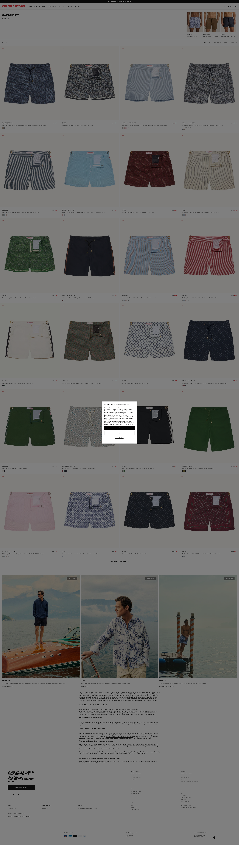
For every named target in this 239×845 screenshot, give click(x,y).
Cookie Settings (119, 438)
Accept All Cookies (119, 428)
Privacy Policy (108, 422)
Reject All (120, 433)
